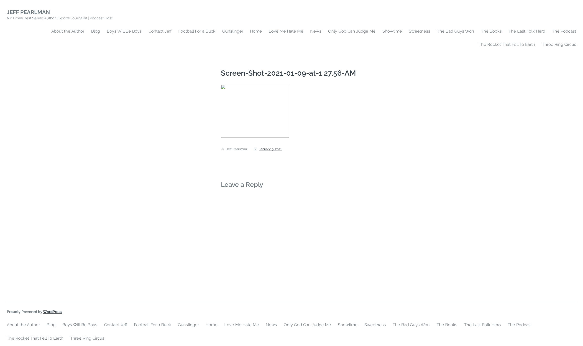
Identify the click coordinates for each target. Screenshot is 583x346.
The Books (491, 31)
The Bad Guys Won (455, 31)
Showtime (392, 31)
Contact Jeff (159, 31)
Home (256, 31)
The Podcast (564, 31)
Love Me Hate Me (286, 31)
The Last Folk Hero (527, 31)
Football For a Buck (196, 31)
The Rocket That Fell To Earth (507, 44)
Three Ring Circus (559, 44)
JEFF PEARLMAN (28, 12)
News (315, 31)
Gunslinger (232, 31)
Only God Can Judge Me (352, 31)
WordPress (52, 312)
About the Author (67, 31)
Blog (95, 31)
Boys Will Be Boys (124, 31)
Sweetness (419, 31)
